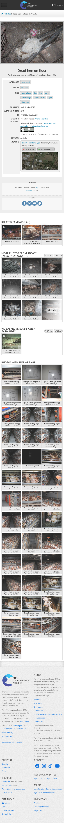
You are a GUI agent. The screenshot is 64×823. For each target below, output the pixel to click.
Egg (35, 93)
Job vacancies (39, 718)
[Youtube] (57, 766)
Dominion (12, 781)
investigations (7, 728)
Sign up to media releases (44, 792)
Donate (5, 764)
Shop (4, 771)
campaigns (18, 725)
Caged (50, 97)
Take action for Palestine (12, 743)
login (37, 187)
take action (21, 728)
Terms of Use (7, 736)
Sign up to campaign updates (45, 778)
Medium (29, 191)
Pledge (36, 803)
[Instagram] (44, 766)
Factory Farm (26, 93)
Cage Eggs (25, 102)
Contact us (38, 721)
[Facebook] (37, 766)
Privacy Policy (7, 732)
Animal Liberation (41, 119)
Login (4, 807)
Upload (58, 255)
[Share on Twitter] (29, 203)
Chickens (24, 87)
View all (49, 255)
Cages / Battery (39, 97)
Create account (8, 810)
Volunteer (6, 767)
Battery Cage (26, 97)
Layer (47, 93)
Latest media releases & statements (48, 789)
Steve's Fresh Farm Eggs (31, 143)
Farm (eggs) (25, 82)
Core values (38, 710)
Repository (9, 785)
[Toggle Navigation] (4, 5)
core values (24, 721)
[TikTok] (50, 766)
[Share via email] (34, 203)
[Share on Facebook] (24, 203)
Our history (38, 707)
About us (37, 699)
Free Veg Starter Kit (41, 806)
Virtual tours (7, 792)
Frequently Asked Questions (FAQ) (48, 714)
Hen (40, 93)
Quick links (6, 814)
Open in (29, 149)
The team (37, 703)
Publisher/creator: (27, 119)
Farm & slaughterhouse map (13, 789)
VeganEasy (38, 810)
